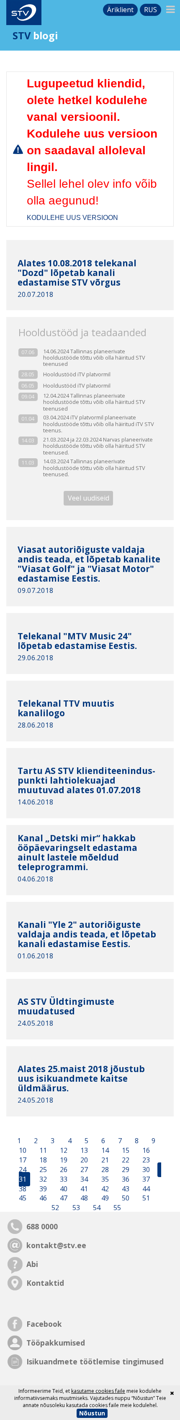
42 (104, 1188)
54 (95, 1208)
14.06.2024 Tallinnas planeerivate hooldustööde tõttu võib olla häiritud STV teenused (94, 358)
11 (42, 1150)
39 (42, 1188)
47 (62, 1198)
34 (83, 1179)
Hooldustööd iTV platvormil (77, 374)
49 (104, 1198)
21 (104, 1160)
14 (104, 1150)
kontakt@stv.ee (56, 1245)
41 (83, 1188)
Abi (32, 1264)
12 (62, 1150)
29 (124, 1169)
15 (124, 1150)
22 (124, 1160)
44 (145, 1188)
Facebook (44, 1324)
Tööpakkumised (55, 1343)
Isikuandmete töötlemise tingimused (95, 1361)
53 (75, 1208)
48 (83, 1198)
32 (42, 1179)
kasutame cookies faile (98, 1390)
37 (145, 1179)
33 (62, 1179)
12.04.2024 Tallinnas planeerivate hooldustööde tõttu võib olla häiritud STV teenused (94, 402)
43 (124, 1188)
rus (150, 9)
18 (42, 1160)
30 (145, 1169)
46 (42, 1198)
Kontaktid (45, 1283)
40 (62, 1188)
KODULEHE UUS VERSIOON (72, 217)
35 (104, 1179)
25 (42, 1169)
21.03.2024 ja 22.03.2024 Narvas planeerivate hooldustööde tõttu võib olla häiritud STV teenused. (98, 446)
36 (124, 1179)
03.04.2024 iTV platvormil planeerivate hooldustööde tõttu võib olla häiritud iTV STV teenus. (98, 424)
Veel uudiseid (88, 498)
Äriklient (120, 9)
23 (145, 1160)
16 (145, 1150)
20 (83, 1160)
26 (62, 1169)
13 (83, 1150)
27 (83, 1169)
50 (124, 1198)
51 (145, 1198)
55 (116, 1208)
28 (104, 1169)
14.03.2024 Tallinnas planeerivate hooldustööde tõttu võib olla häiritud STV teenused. (94, 468)
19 (62, 1160)
